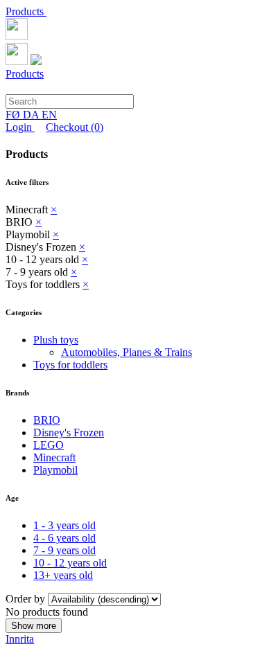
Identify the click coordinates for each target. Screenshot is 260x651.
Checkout (74, 127)
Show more (33, 626)
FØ (14, 115)
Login (20, 127)
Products (26, 11)
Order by (27, 599)
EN (49, 115)
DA (32, 115)
